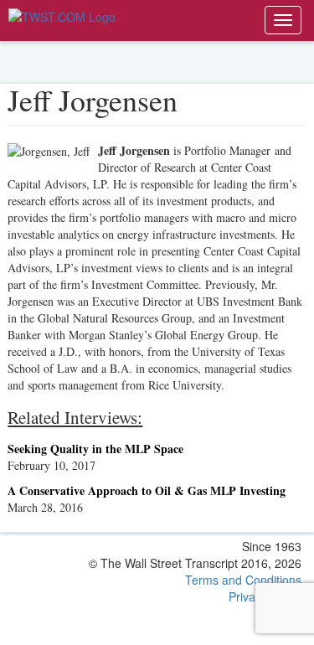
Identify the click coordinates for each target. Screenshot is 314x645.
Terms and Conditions (243, 579)
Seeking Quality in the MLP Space (95, 448)
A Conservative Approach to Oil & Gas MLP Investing (147, 490)
